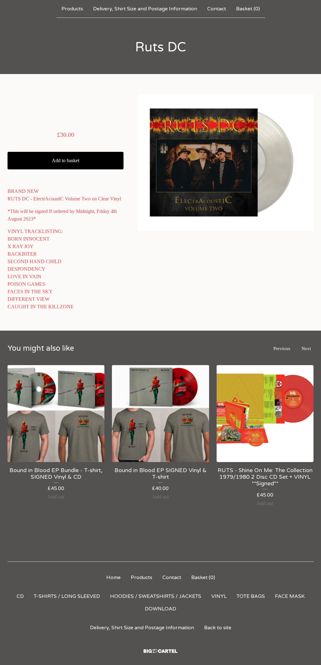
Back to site (217, 628)
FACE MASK (290, 596)
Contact (216, 9)
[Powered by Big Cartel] (160, 651)
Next (306, 348)
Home (113, 577)
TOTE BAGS (251, 596)
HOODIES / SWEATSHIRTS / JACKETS (155, 596)
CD (20, 596)
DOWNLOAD (160, 609)
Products (72, 9)
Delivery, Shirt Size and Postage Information (145, 9)
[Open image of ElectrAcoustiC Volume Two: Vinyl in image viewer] (225, 162)
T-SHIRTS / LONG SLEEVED (67, 596)
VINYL (219, 596)
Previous (281, 348)
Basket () (248, 9)
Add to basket (65, 160)
